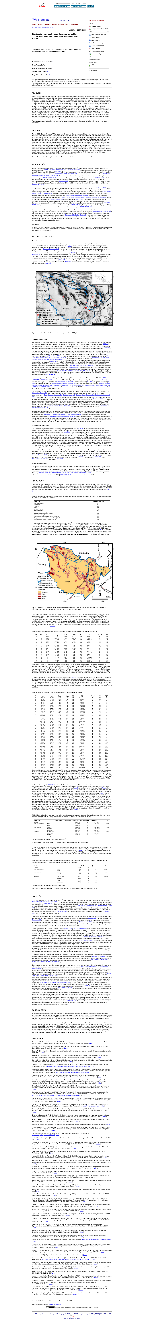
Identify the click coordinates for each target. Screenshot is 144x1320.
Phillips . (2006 (48, 903)
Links (91, 1043)
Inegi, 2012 (60, 458)
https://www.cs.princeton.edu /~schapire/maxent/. (97, 1239)
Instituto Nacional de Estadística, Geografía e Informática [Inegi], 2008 (62, 169)
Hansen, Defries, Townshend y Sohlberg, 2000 (64, 383)
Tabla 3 (74, 677)
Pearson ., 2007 (92, 905)
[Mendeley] (90, 65)
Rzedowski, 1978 (70, 195)
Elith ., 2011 (53, 361)
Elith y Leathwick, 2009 (54, 355)
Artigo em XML (96, 40)
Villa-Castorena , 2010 (65, 987)
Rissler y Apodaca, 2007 (69, 395)
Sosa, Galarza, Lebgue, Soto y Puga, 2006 (66, 173)
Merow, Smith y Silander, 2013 (59, 357)
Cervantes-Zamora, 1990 (40, 458)
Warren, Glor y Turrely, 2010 (39, 393)
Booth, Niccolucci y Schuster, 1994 (53, 395)
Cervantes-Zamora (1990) (64, 381)
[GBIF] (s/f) (106, 344)
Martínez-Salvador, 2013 (49, 177)
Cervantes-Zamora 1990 (51, 249)
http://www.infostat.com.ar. (91, 1106)
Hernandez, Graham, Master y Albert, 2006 (59, 405)
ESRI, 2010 (81, 428)
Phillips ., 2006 (70, 215)
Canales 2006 (76, 204)
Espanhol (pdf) (96, 37)
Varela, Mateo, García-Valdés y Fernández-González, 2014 (55, 982)
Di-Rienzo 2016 (65, 474)
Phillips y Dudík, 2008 (80, 215)
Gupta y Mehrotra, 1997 (68, 197)
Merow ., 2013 (50, 374)
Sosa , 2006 (99, 177)
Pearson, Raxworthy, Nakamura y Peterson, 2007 (69, 370)
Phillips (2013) (106, 347)
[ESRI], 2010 (62, 416)
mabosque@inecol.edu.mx (72, 1318)
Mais (92, 65)
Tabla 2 (52, 626)
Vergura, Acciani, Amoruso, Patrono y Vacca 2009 (78, 472)
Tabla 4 (75, 809)
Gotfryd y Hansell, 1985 (45, 472)
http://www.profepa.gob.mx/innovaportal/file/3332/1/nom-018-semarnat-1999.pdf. (66, 1259)
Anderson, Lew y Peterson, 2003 (52, 414)
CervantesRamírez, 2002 (99, 187)
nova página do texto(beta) (99, 34)
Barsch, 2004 (103, 197)
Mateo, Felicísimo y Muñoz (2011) (49, 975)
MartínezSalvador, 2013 (81, 195)
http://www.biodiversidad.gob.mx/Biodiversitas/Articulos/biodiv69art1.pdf (68, 1066)
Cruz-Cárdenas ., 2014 (42, 407)
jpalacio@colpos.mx (55, 1304)
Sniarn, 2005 (72, 252)
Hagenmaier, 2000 (80, 197)
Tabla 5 (80, 850)
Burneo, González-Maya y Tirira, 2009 (71, 414)
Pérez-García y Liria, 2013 (98, 357)
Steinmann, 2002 (63, 181)
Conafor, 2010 (68, 928)
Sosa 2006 (53, 175)
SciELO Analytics (96, 26)
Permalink (94, 70)
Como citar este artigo (98, 45)
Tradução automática (98, 51)
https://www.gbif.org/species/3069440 (43, 1135)
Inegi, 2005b (90, 381)
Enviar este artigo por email (99, 54)
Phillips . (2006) (98, 398)
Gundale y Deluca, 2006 (58, 472)
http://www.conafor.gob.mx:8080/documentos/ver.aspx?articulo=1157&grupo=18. (56, 1095)
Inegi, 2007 (68, 261)
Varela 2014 (71, 1000)
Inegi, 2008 (48, 263)
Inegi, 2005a (58, 171)
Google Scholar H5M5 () (100, 29)
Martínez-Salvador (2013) (85, 921)
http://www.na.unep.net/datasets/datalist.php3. (70, 1072)
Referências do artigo (98, 43)
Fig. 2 (100, 529)
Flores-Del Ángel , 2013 (98, 956)
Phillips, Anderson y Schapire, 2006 (102, 211)
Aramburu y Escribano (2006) (39, 454)
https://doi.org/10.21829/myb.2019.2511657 (43, 27)
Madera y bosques (40, 19)
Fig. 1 (69, 246)
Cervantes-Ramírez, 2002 (92, 197)
